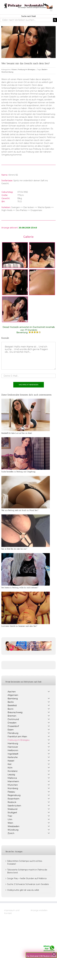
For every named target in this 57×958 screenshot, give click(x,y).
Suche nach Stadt (28, 16)
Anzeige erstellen (39, 910)
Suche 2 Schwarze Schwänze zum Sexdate (28, 884)
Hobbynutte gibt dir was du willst (23, 890)
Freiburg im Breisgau (26, 69)
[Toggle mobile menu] (51, 10)
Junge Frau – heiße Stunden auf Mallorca (26, 878)
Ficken (14, 69)
